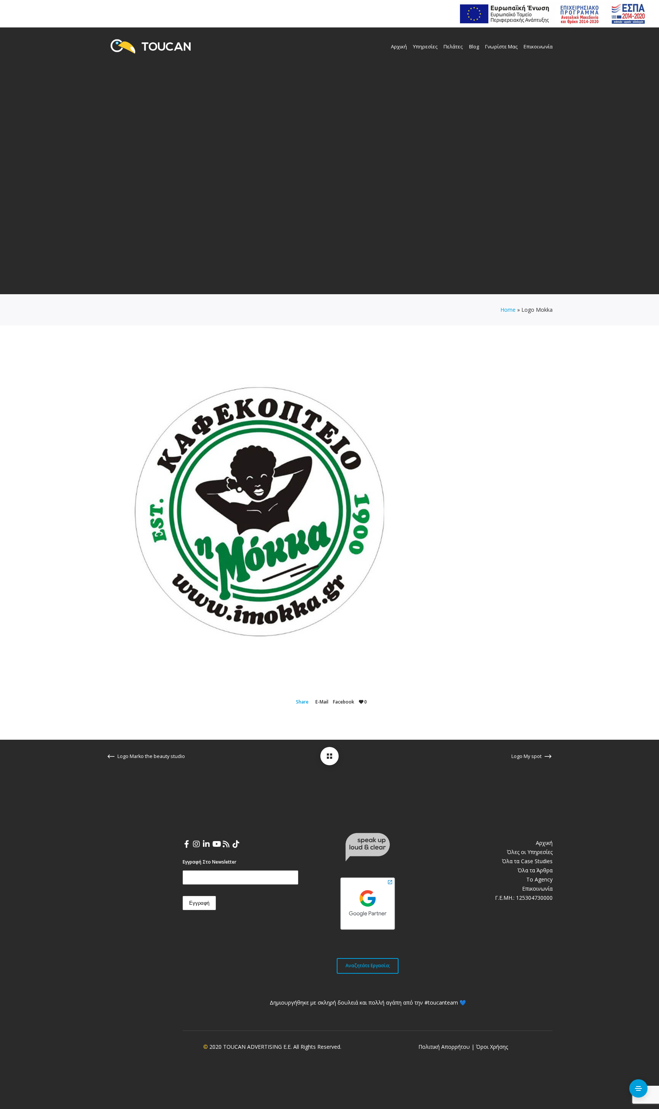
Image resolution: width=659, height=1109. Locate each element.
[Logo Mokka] (329, 756)
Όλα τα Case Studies (527, 861)
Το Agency (539, 879)
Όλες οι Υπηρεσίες (530, 852)
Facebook (343, 702)
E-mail (321, 702)
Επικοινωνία (537, 888)
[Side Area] (638, 1088)
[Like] (361, 702)
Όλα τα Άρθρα (535, 870)
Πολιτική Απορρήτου (444, 1046)
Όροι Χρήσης (492, 1046)
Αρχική (544, 842)
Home (508, 309)
